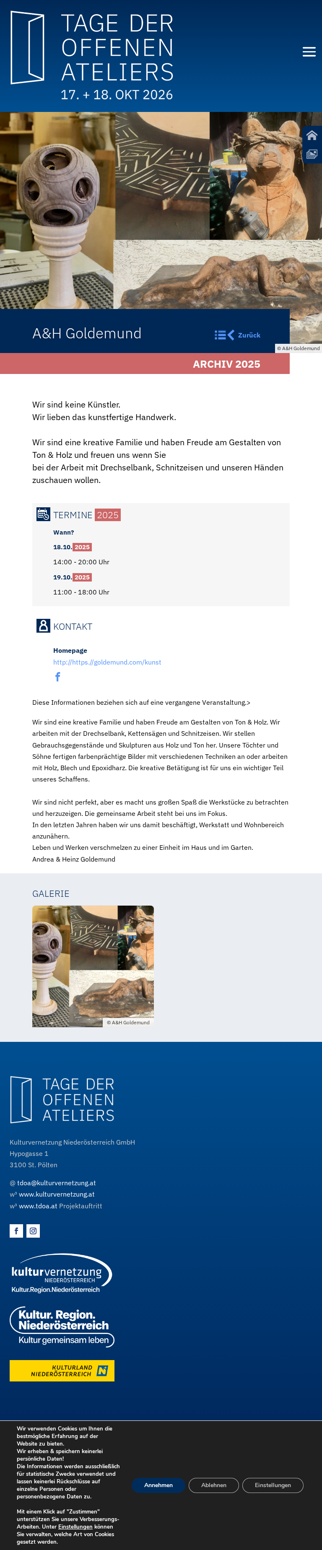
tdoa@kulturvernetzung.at (56, 1183)
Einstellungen (75, 1527)
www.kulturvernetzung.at (57, 1194)
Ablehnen (213, 1485)
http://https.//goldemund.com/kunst (107, 662)
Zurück (249, 335)
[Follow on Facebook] (16, 1231)
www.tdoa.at (38, 1206)
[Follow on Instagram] (33, 1231)
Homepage (70, 650)
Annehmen (158, 1485)
